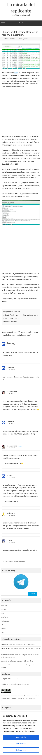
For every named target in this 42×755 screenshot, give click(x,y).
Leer (2, 632)
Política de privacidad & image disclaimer (15, 684)
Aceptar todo (21, 737)
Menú (21, 23)
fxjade (9, 540)
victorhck (4, 661)
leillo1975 (11, 513)
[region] (21, 733)
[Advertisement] (21, 112)
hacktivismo (5, 621)
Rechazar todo (21, 750)
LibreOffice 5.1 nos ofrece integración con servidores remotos (11, 318)
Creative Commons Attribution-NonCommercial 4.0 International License (20, 698)
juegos (3, 628)
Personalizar (21, 744)
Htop (16, 73)
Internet (4, 625)
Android (4, 606)
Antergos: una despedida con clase (21, 661)
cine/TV (3, 613)
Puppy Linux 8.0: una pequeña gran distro (21, 644)
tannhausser (9, 39)
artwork (4, 609)
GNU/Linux (12, 298)
